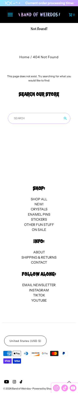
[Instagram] (14, 382)
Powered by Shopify (43, 388)
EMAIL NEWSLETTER (39, 285)
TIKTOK (39, 295)
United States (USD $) (25, 340)
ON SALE (39, 229)
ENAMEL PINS (39, 214)
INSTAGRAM (39, 290)
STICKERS (39, 219)
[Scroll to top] (69, 382)
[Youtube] (6, 382)
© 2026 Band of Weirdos (17, 388)
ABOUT (39, 252)
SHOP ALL (39, 199)
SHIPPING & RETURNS (39, 257)
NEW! (39, 204)
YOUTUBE (39, 300)
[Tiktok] (20, 382)
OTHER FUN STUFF (39, 224)
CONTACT (39, 262)
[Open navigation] (10, 14)
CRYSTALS (39, 209)
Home (24, 57)
